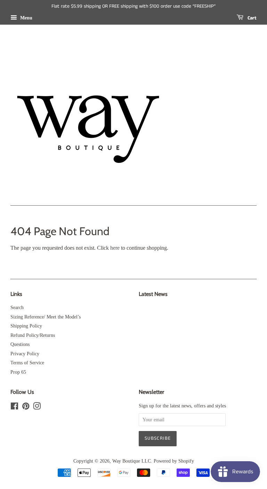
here (115, 248)
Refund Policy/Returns (32, 335)
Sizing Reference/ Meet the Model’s (45, 317)
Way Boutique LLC (131, 461)
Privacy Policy (24, 353)
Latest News (153, 294)
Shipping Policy (26, 326)
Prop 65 (18, 372)
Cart (251, 18)
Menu (25, 17)
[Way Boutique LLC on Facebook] (14, 407)
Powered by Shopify (174, 461)
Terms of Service (27, 362)
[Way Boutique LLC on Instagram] (37, 407)
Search (17, 307)
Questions (20, 344)
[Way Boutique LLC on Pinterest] (26, 407)
